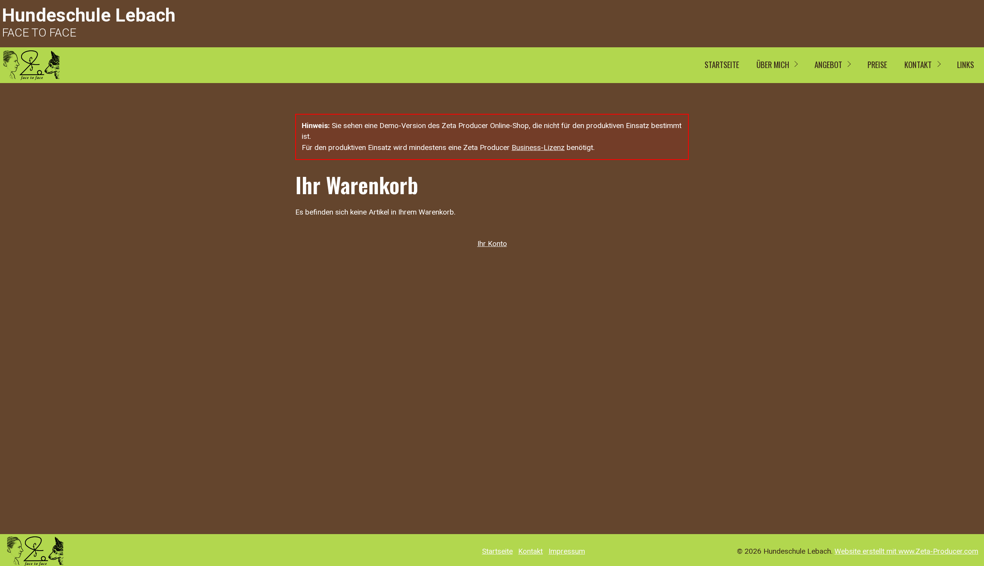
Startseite (722, 64)
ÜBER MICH (772, 64)
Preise (877, 64)
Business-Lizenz (538, 147)
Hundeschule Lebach (88, 15)
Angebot (828, 64)
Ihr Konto (492, 243)
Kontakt (918, 64)
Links (965, 64)
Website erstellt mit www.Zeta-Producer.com (906, 551)
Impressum (567, 551)
